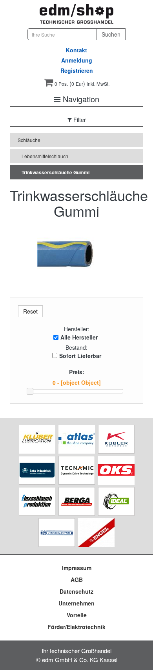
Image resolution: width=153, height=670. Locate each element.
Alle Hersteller (79, 337)
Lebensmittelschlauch (45, 156)
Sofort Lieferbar (80, 356)
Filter (79, 120)
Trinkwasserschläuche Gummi (55, 172)
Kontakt (76, 50)
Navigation (79, 99)
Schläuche (29, 140)
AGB (77, 579)
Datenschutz (76, 591)
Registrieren (76, 70)
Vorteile (77, 615)
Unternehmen (76, 603)
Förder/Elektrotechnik (76, 627)
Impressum (76, 568)
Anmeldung (76, 60)
